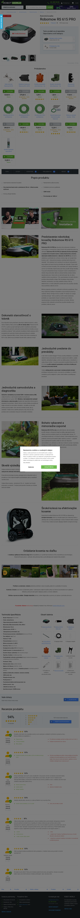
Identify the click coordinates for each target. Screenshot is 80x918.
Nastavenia (31, 467)
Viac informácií (26, 462)
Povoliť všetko (49, 467)
